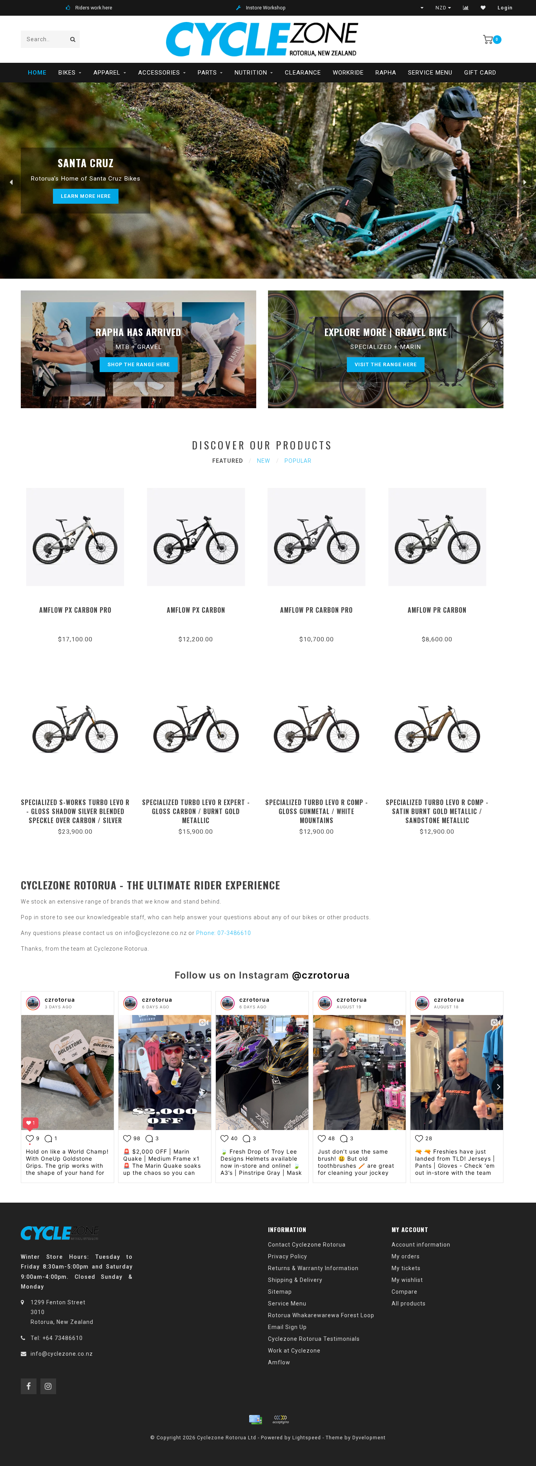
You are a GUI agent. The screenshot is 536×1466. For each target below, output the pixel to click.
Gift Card (480, 72)
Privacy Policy (287, 1256)
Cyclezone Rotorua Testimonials (314, 1339)
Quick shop (78, 607)
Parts (207, 72)
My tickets (406, 1268)
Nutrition (251, 72)
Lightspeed (306, 1437)
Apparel (106, 72)
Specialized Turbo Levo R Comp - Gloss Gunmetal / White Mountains (316, 811)
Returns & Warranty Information (313, 1268)
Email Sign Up (287, 1327)
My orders (406, 1256)
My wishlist (407, 1280)
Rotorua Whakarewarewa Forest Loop (321, 1315)
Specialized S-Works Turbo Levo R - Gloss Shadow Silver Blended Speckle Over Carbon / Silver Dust (75, 816)
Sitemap (280, 1292)
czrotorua (60, 999)
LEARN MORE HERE (86, 196)
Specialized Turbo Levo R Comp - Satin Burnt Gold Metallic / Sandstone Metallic (437, 811)
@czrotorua (321, 975)
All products (409, 1303)
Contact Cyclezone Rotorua (307, 1244)
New (263, 461)
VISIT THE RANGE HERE (386, 364)
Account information (421, 1244)
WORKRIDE (348, 72)
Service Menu (430, 72)
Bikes (67, 72)
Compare (404, 1292)
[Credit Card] (255, 1420)
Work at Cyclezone (294, 1350)
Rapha (386, 72)
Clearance (303, 72)
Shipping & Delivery (295, 1280)
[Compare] (466, 8)
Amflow (279, 1362)
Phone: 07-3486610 (223, 933)
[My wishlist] (483, 8)
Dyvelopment (369, 1437)
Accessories (159, 72)
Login (505, 8)
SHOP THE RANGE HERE (139, 364)
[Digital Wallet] (280, 1420)
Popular (298, 461)
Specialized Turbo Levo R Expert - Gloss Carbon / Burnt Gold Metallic (196, 811)
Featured (227, 461)
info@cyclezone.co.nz (62, 1354)
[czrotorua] (32, 1003)
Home (37, 72)
